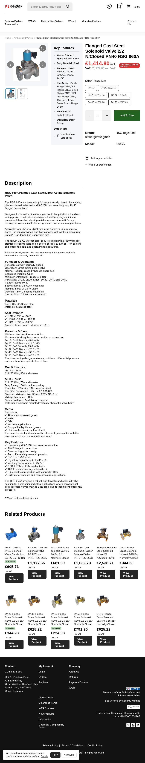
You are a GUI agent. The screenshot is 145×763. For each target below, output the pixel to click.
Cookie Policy (95, 745)
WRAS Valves (46, 708)
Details (44, 756)
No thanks (69, 755)
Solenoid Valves (14, 21)
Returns (73, 676)
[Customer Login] (109, 7)
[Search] (67, 6)
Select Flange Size (95, 80)
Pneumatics (11, 24)
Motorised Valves (91, 21)
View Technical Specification (23, 498)
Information (45, 719)
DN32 (119, 95)
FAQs (72, 687)
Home (8, 38)
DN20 (108, 87)
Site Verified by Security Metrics (122, 700)
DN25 (96, 95)
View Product (13, 578)
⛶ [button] (42, 48)
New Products (46, 713)
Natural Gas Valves (52, 21)
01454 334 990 (13, 671)
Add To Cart (127, 115)
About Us (74, 671)
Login (42, 671)
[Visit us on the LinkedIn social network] (138, 725)
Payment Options (78, 682)
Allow (55, 755)
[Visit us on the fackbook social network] (133, 725)
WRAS (32, 21)
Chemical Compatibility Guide (51, 726)
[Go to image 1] (10, 93)
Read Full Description (99, 164)
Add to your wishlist (101, 158)
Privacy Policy (50, 745)
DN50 (119, 102)
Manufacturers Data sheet (67, 136)
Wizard (72, 21)
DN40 (96, 102)
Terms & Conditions (73, 745)
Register (43, 682)
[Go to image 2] (22, 93)
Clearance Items (48, 702)
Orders (43, 676)
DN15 (91, 87)
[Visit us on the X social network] (128, 725)
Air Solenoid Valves (23, 38)
